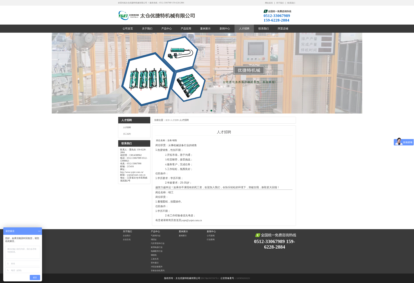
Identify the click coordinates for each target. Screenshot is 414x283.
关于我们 (280, 3)
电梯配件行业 (157, 251)
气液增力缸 (156, 235)
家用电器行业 (157, 247)
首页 (167, 120)
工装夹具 (155, 259)
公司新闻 (211, 235)
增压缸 (154, 239)
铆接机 (154, 255)
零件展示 (155, 263)
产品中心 (166, 28)
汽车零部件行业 (157, 243)
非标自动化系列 (157, 270)
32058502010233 (243, 278)
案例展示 (205, 28)
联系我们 (291, 3)
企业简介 (127, 235)
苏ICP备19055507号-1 (210, 278)
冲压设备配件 (157, 267)
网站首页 (269, 3)
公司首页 (128, 28)
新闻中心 (225, 28)
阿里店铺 (283, 28)
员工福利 (127, 134)
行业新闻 (211, 239)
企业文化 (127, 239)
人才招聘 (244, 28)
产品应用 (186, 28)
